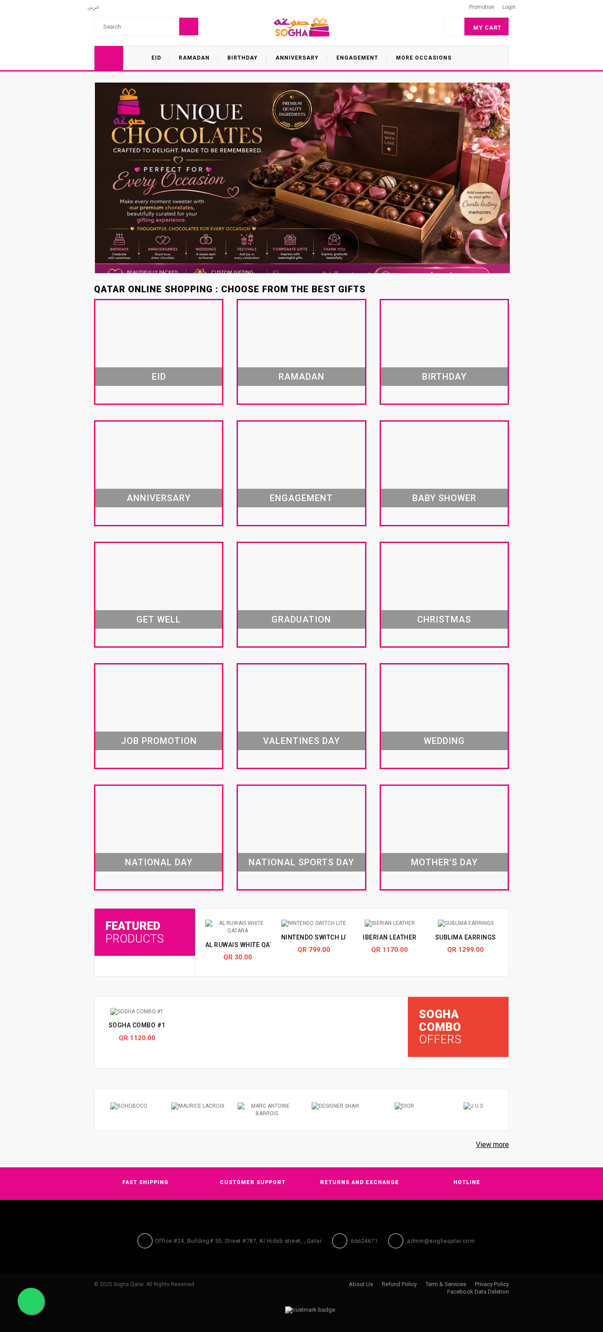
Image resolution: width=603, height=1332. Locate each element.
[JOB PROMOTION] (158, 717)
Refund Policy (399, 1284)
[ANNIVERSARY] (158, 474)
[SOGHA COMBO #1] (137, 1011)
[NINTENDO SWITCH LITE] (314, 923)
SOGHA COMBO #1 (137, 1025)
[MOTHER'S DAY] (444, 838)
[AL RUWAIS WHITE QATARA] (238, 927)
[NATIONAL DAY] (158, 838)
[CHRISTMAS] (444, 595)
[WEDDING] (444, 717)
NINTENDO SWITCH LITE (317, 937)
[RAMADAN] (301, 353)
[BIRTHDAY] (444, 353)
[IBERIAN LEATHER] (389, 923)
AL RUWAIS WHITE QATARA (245, 944)
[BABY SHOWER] (444, 474)
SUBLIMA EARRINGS (465, 937)
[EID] (158, 353)
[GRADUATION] (301, 595)
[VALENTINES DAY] (301, 717)
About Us (361, 1284)
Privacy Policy (492, 1284)
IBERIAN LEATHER (390, 937)
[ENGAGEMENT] (301, 474)
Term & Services (446, 1284)
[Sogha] (301, 27)
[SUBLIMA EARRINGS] (465, 923)
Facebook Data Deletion (478, 1291)
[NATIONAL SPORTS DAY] (301, 838)
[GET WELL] (158, 595)
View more (492, 1144)
